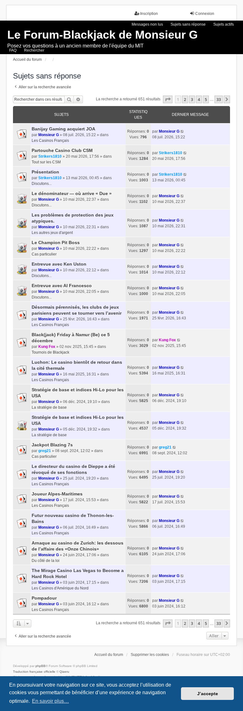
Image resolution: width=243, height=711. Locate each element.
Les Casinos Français (50, 140)
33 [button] (218, 99)
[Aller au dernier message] (182, 131)
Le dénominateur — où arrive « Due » (72, 193)
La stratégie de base (49, 407)
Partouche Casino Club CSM (62, 150)
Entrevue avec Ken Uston (59, 264)
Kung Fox (46, 346)
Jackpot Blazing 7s (52, 444)
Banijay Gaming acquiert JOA (63, 128)
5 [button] (206, 99)
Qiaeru (64, 671)
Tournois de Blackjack (50, 352)
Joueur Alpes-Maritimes (57, 493)
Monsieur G (48, 135)
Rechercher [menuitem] (34, 50)
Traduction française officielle (34, 671)
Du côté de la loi (45, 560)
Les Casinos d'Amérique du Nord (60, 588)
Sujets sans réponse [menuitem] (188, 24)
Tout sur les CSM (46, 162)
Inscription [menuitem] (149, 13)
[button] (167, 99)
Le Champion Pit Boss (56, 242)
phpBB (40, 666)
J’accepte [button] (207, 693)
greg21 (44, 451)
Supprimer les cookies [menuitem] (150, 654)
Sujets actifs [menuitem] (223, 24)
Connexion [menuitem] (204, 13)
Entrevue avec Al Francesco (62, 285)
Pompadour (44, 598)
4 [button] (199, 99)
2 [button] (185, 99)
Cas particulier (44, 254)
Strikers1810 (50, 156)
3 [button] (192, 99)
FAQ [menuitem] (12, 50)
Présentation (45, 171)
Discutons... (42, 183)
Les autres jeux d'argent (52, 232)
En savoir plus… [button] (50, 701)
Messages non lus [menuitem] (147, 24)
